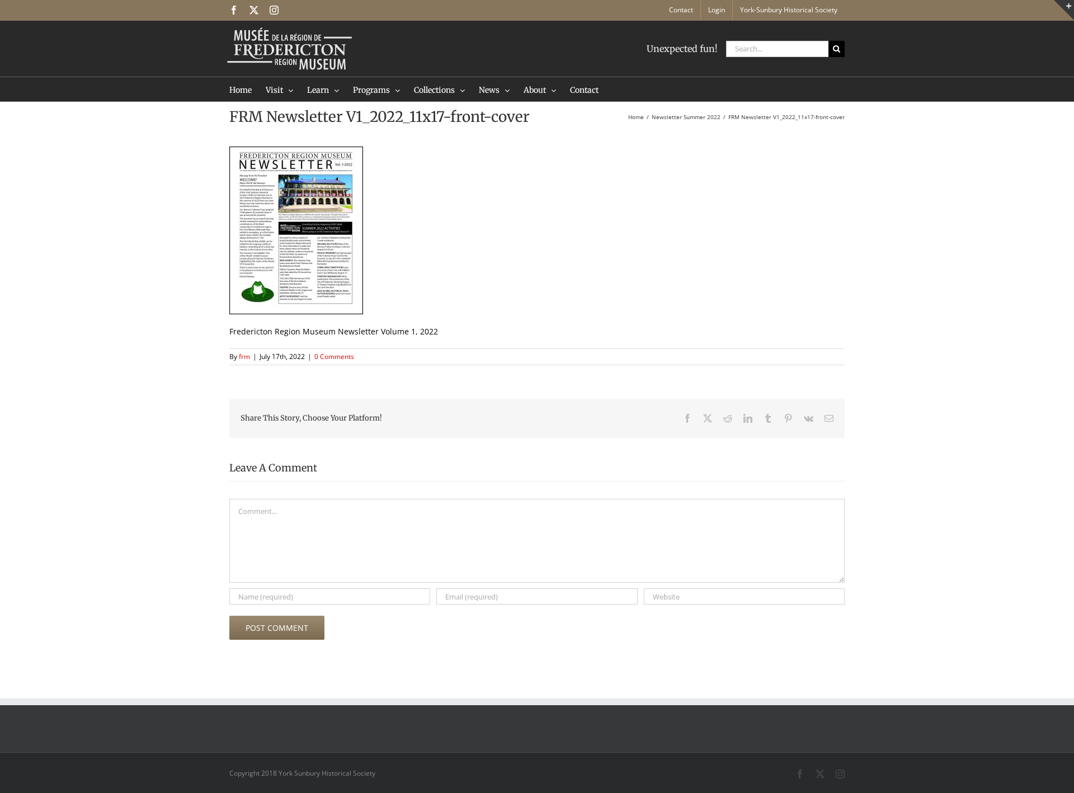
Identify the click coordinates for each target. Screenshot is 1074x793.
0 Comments (334, 356)
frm (244, 356)
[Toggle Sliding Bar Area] (1064, 10)
